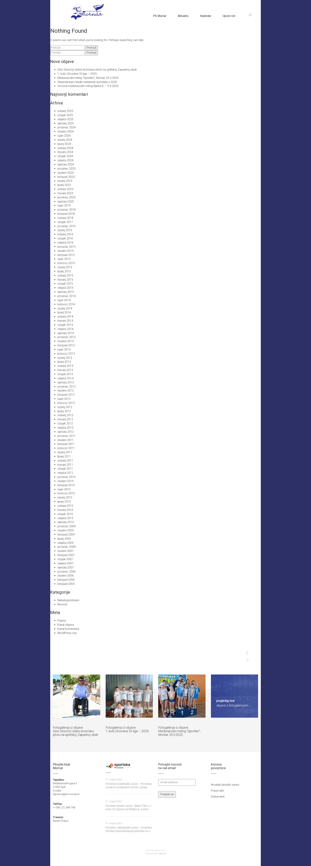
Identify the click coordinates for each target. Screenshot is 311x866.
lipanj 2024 (64, 144)
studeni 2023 (65, 172)
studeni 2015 (65, 251)
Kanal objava (65, 624)
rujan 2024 (64, 135)
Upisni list (229, 16)
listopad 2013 (66, 345)
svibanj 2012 (65, 415)
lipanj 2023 (64, 185)
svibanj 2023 (65, 189)
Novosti (62, 604)
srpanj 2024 (64, 139)
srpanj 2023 (64, 181)
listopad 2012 (66, 394)
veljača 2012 (65, 427)
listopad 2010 (66, 485)
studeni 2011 (65, 440)
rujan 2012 (64, 399)
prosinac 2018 (66, 209)
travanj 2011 (65, 464)
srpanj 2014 (64, 308)
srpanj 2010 (64, 497)
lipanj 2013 (64, 361)
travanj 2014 (65, 320)
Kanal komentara (68, 629)
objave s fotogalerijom (232, 703)
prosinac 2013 (66, 337)
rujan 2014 (64, 300)
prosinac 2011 (66, 436)
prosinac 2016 (66, 226)
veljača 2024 (65, 160)
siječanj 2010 (65, 522)
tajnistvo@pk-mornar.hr (66, 794)
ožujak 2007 (65, 559)
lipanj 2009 (64, 538)
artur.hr (162, 853)
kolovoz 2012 (66, 403)
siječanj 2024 (65, 164)
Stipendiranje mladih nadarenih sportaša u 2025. (87, 82)
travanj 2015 (65, 279)
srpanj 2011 (64, 452)
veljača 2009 (65, 543)
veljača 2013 (65, 378)
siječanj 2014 (65, 333)
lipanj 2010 (64, 501)
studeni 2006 (65, 575)
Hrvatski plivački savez (225, 784)
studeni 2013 (65, 341)
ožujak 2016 (65, 238)
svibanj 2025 (65, 111)
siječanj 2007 (65, 567)
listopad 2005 (66, 584)
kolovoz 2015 (66, 263)
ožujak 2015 (65, 283)
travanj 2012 (65, 419)
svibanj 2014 (65, 316)
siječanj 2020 (65, 201)
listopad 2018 (66, 213)
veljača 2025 (65, 119)
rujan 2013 (64, 349)
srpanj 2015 (64, 267)
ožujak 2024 (65, 156)
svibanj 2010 (65, 505)
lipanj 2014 (64, 312)
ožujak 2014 (65, 325)
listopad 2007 (66, 555)
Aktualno (183, 16)
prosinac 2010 (66, 477)
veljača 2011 (65, 472)
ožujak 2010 (65, 514)
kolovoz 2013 (66, 353)
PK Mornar (159, 16)
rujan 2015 (64, 259)
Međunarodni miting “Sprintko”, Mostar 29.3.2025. (88, 78)
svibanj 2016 (65, 234)
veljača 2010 (65, 518)
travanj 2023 (65, 193)
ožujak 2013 (65, 374)
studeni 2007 (65, 551)
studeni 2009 (65, 530)
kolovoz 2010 (66, 493)
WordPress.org (66, 633)
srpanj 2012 (64, 407)
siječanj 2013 (65, 382)
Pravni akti (217, 790)
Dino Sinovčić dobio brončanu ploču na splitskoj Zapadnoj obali (97, 69)
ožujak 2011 (65, 468)
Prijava (61, 620)
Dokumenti (217, 796)
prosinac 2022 (66, 197)
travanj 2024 (65, 152)
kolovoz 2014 (66, 304)
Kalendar (205, 16)
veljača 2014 (65, 329)
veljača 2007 (65, 563)
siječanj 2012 (65, 431)
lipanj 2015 (64, 271)
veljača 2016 (65, 242)
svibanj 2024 (65, 148)
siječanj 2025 (65, 123)
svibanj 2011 (65, 460)
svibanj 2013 (65, 366)
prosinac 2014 (66, 296)
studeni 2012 (65, 390)
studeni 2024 (65, 131)
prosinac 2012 (66, 386)
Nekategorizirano (68, 600)
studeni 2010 (65, 481)
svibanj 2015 (65, 275)
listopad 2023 (66, 177)
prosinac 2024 (66, 127)
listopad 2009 (66, 534)
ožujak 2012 (65, 423)
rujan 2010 (64, 489)
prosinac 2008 (66, 546)
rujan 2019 (64, 205)
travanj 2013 (65, 370)
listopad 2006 (66, 579)
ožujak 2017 (65, 222)
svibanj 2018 (65, 218)
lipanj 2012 (64, 411)
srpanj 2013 (64, 357)
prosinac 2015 (66, 246)
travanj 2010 (65, 510)
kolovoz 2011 (66, 448)
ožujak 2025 (65, 115)
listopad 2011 (66, 444)
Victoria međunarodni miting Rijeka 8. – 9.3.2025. (88, 86)
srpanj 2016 (64, 230)
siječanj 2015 (65, 292)
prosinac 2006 (66, 571)
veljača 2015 (65, 287)
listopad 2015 (66, 255)
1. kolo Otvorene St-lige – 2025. (77, 73)
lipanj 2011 (64, 456)
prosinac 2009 (66, 526)
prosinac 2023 (66, 168)
